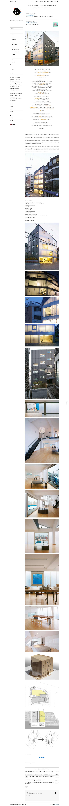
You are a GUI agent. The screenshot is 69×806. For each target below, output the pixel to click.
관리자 (12, 118)
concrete (13, 86)
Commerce (41, 1)
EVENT (13, 69)
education (17, 88)
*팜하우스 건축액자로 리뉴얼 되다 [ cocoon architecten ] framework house (38, 774)
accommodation (14, 84)
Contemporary (14, 91)
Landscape (14, 57)
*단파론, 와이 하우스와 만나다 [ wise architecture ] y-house (42, 5)
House (36, 1)
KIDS (12, 67)
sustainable (19, 93)
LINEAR (13, 97)
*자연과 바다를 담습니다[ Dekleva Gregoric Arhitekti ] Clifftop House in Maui (38, 771)
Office (45, 1)
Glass (19, 95)
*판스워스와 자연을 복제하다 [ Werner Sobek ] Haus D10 (34, 780)
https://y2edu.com (29, 21)
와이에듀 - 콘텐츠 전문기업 (31, 23)
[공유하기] (28, 763)
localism (17, 86)
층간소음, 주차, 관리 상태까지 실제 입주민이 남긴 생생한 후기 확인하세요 (39, 16)
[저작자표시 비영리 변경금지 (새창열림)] (36, 763)
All (57, 1)
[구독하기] (67, 404)
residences (18, 79)
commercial (13, 100)
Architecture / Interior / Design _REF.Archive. (34, 793)
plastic (12, 98)
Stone (20, 84)
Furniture (18, 90)
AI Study (13, 62)
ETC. (12, 59)
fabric (21, 98)
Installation (18, 77)
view (12, 95)
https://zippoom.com (30, 13)
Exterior (13, 54)
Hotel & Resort (14, 44)
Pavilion (12, 77)
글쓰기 (12, 120)
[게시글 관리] (29, 763)
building (13, 83)
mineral (17, 97)
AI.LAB (33, 1)
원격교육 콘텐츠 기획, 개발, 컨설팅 (32, 24)
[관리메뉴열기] (67, 402)
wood (12, 88)
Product (12, 81)
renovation (18, 81)
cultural (17, 98)
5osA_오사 (29, 792)
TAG (55, 1)
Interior (13, 90)
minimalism (13, 93)
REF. (35, 769)
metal (16, 95)
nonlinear (19, 83)
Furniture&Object (15, 52)
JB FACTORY (56, 804)
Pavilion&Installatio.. (16, 49)
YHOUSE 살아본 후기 (30, 15)
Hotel (48, 1)
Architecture (39, 769)
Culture (51, 1)
